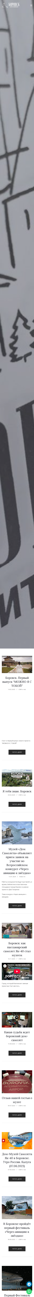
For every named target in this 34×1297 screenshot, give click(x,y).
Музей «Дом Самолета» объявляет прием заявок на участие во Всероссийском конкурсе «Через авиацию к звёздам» (17, 861)
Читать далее (18, 753)
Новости (22, 876)
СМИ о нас (22, 689)
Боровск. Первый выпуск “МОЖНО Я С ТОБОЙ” (17, 682)
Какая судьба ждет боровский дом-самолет (17, 1036)
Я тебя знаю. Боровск (17, 791)
